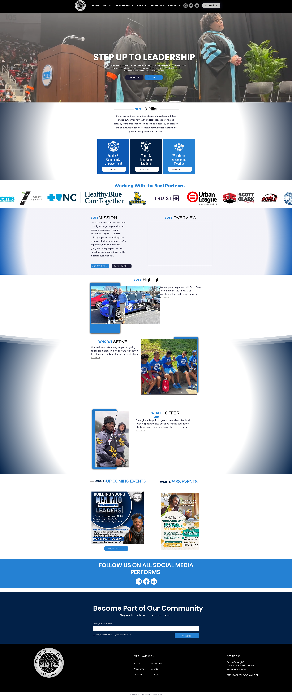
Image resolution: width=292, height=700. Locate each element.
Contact (155, 674)
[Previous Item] (5, 198)
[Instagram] (185, 5)
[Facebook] (191, 5)
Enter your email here (102, 624)
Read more (164, 297)
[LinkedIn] (196, 5)
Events (154, 669)
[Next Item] (287, 198)
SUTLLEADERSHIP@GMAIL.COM (243, 675)
